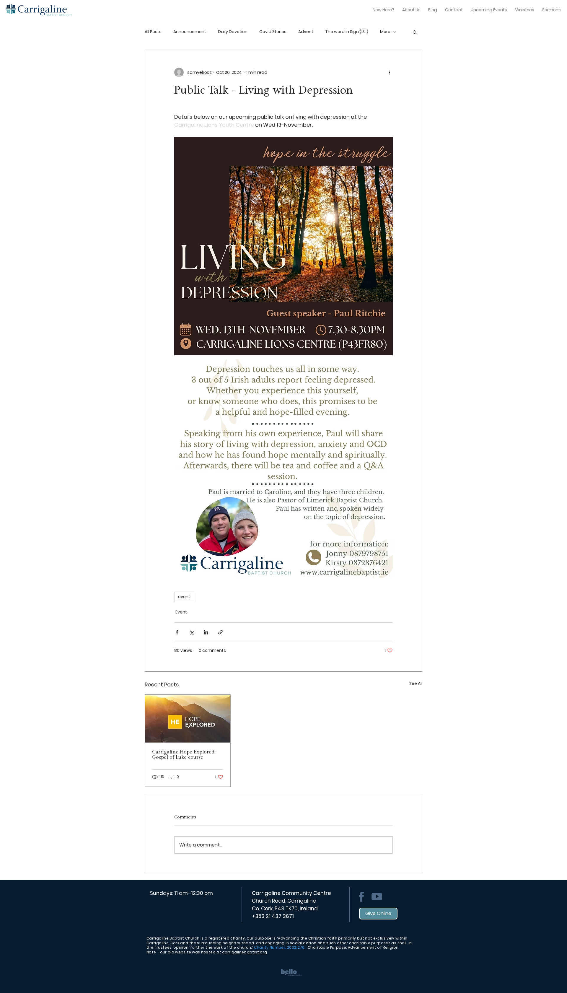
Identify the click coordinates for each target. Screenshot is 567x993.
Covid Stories (272, 32)
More (385, 32)
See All (415, 683)
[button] (415, 32)
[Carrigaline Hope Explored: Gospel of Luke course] (187, 719)
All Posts (153, 32)
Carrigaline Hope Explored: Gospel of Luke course (184, 755)
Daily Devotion (232, 32)
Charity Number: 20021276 (279, 947)
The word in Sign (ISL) (346, 32)
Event (181, 612)
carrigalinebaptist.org (244, 952)
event (184, 597)
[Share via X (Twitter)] (191, 632)
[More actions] (389, 72)
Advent (305, 32)
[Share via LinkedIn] (206, 632)
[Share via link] (220, 632)
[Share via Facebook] (177, 632)
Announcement (189, 32)
